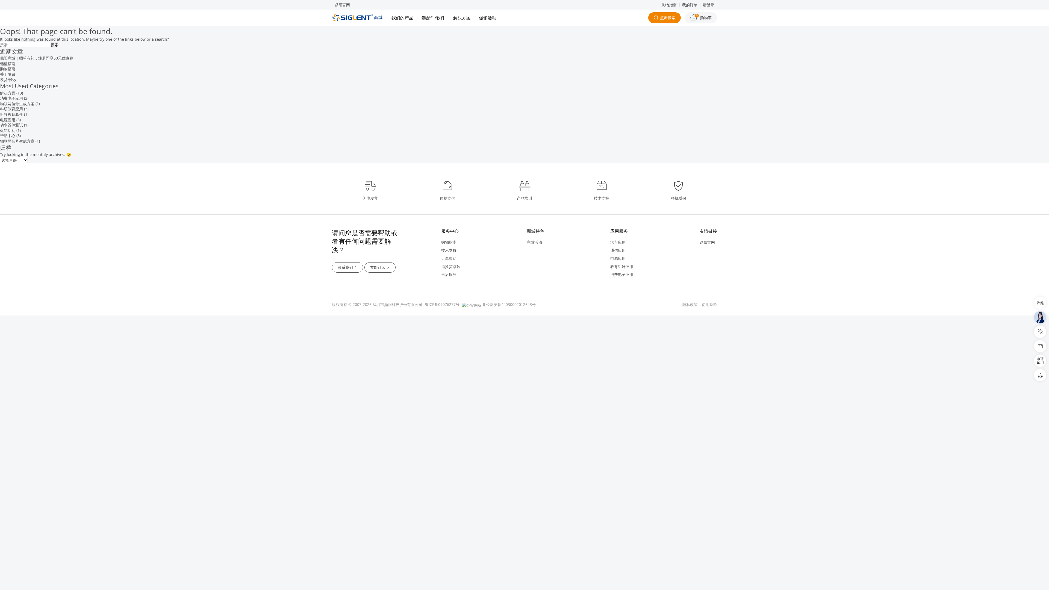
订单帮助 (448, 258)
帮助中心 (7, 135)
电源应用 (7, 119)
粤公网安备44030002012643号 (509, 304)
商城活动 (534, 242)
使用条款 (709, 304)
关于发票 (7, 74)
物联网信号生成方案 (17, 103)
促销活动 (487, 18)
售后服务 (448, 274)
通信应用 (618, 250)
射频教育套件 (11, 114)
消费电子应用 (11, 98)
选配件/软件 (433, 18)
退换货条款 (450, 266)
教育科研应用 (621, 266)
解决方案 (462, 18)
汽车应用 (618, 242)
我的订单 (689, 4)
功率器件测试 (11, 125)
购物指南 (669, 4)
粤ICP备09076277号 (442, 304)
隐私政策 (690, 304)
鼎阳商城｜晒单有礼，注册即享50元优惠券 (36, 58)
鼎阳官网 (342, 4)
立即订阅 (377, 267)
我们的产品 (402, 18)
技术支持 (448, 250)
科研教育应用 (11, 108)
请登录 (708, 4)
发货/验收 (8, 79)
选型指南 (7, 63)
